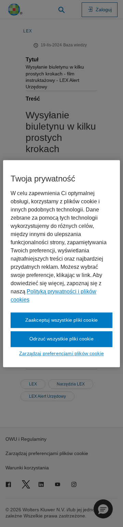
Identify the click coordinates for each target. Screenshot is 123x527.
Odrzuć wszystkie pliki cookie (61, 339)
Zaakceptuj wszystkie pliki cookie (61, 320)
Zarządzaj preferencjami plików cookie (61, 353)
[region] (61, 263)
